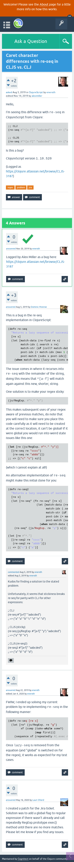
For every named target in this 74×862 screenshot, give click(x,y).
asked (9, 92)
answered (11, 248)
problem (21, 187)
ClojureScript (36, 92)
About (44, 4)
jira (30, 187)
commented (13, 572)
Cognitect (23, 858)
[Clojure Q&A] (18, 23)
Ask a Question (30, 41)
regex (10, 187)
